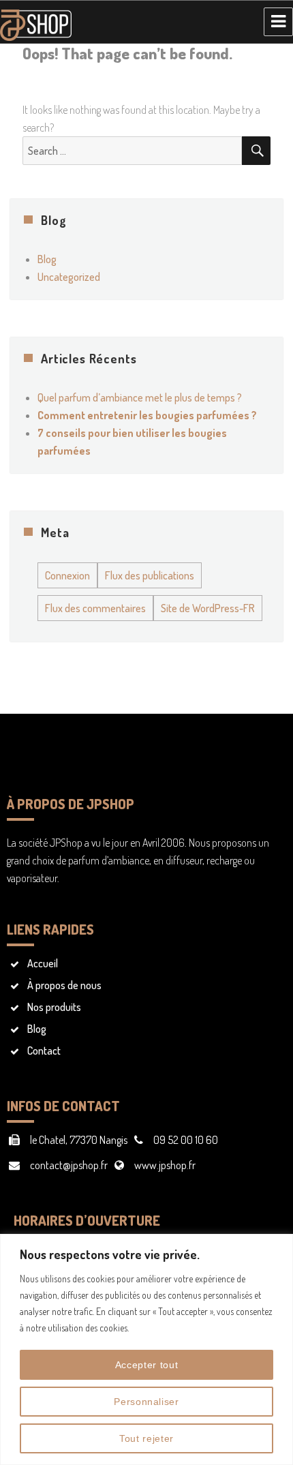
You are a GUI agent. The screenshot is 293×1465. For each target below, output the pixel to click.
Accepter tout (147, 1364)
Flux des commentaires (95, 608)
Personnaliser (146, 1401)
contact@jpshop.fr (69, 1165)
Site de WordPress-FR (208, 608)
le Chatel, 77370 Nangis (78, 1140)
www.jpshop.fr (165, 1165)
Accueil (42, 963)
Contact (44, 1050)
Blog (47, 259)
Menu (278, 21)
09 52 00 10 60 (185, 1140)
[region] (146, 1349)
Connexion (67, 575)
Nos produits (54, 1007)
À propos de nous (64, 985)
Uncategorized (68, 277)
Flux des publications (149, 575)
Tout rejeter (146, 1438)
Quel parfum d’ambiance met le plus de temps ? (139, 397)
